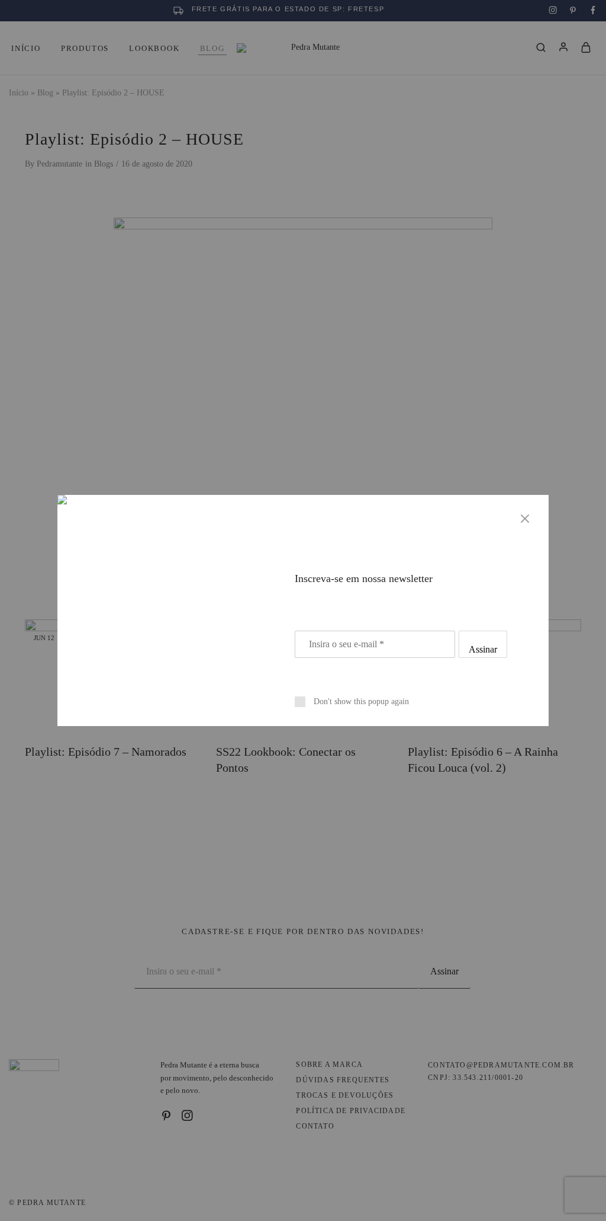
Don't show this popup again (361, 701)
